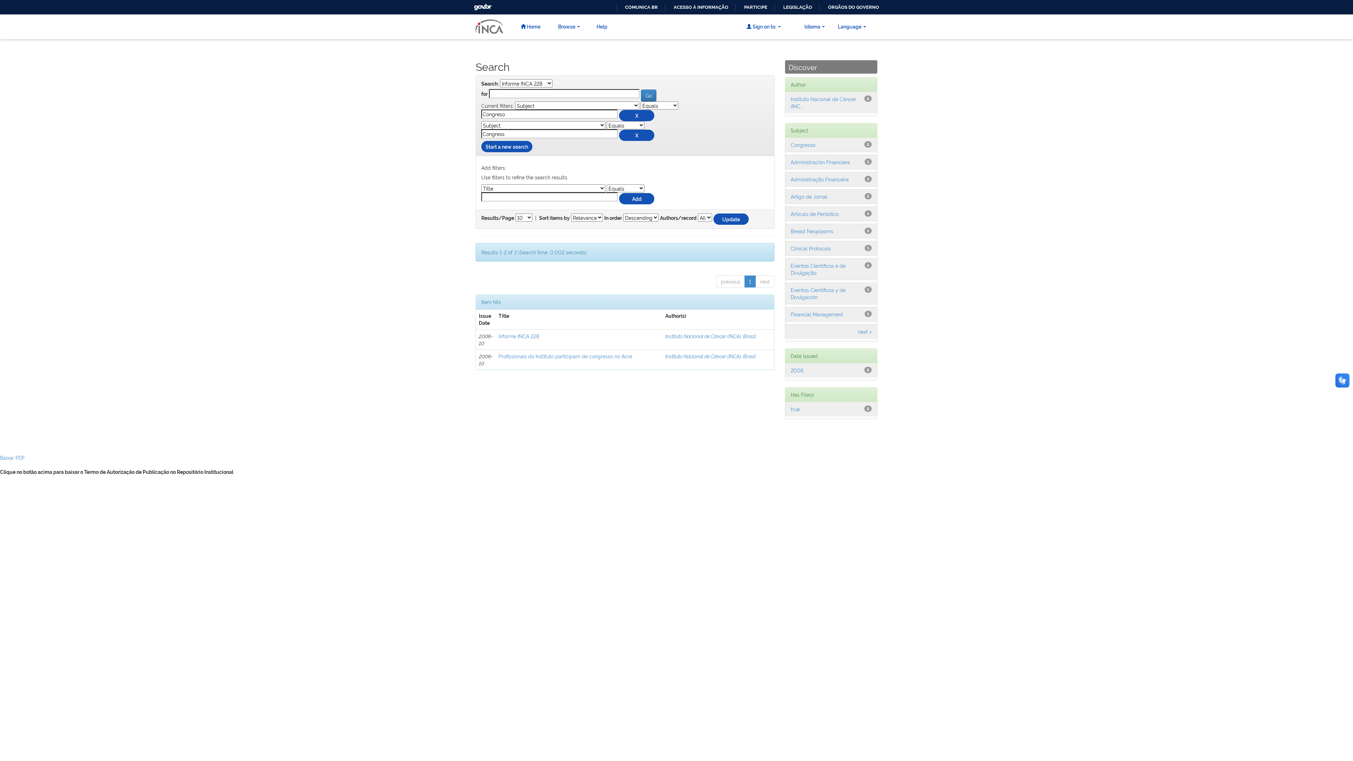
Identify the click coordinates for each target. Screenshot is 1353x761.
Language (849, 26)
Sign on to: (764, 26)
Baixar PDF (12, 457)
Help (602, 26)
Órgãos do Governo (853, 7)
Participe (755, 7)
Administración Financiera (820, 162)
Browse (566, 26)
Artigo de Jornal (809, 196)
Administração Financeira (820, 179)
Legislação (797, 7)
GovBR (482, 5)
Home (533, 26)
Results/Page (497, 218)
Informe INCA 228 (519, 336)
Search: (490, 84)
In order (613, 218)
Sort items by (554, 218)
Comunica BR (641, 7)
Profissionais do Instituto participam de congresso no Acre (565, 356)
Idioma (812, 26)
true (795, 409)
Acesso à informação (701, 7)
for (484, 94)
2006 (797, 370)
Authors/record (678, 218)
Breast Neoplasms (812, 231)
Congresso (803, 144)
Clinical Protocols (811, 248)
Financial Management (817, 314)
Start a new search (507, 146)
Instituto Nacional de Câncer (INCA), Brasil (710, 336)
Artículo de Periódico (815, 213)
